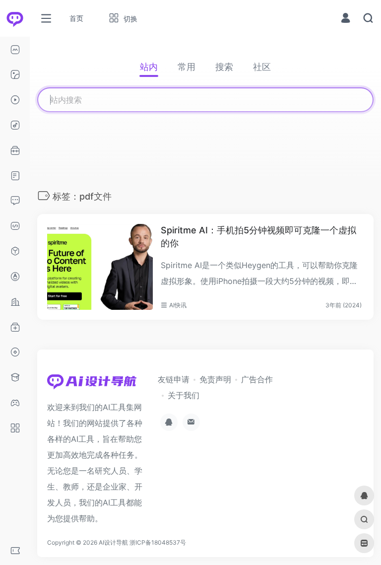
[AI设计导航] (91, 385)
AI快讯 (178, 305)
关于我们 (183, 395)
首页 (76, 18)
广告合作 (257, 379)
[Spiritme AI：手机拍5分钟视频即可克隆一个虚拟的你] (100, 267)
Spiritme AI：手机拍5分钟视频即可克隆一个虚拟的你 (258, 236)
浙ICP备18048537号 (157, 542)
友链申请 (174, 379)
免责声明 (215, 379)
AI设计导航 (113, 542)
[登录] (345, 19)
